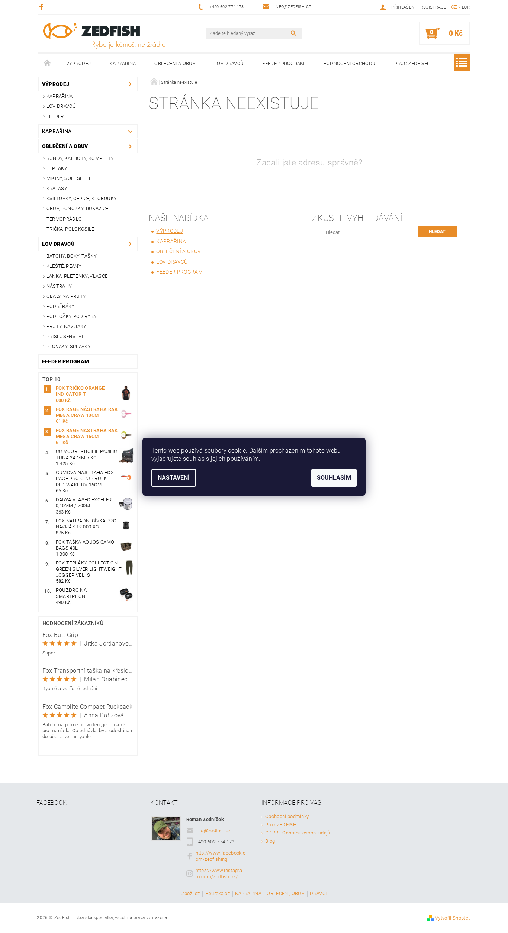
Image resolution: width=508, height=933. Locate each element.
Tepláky (56, 168)
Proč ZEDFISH (411, 63)
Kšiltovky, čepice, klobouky (81, 198)
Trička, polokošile (70, 229)
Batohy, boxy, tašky (71, 256)
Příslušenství (64, 336)
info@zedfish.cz (213, 830)
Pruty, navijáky (66, 326)
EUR (466, 7)
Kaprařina (122, 63)
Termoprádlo (64, 219)
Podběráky (60, 306)
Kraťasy (56, 188)
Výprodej (78, 63)
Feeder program (283, 63)
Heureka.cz (217, 893)
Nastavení (174, 477)
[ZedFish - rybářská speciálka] (104, 36)
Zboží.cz (190, 893)
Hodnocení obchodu (349, 63)
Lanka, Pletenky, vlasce (76, 276)
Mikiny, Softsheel (68, 178)
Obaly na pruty (66, 296)
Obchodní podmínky (287, 816)
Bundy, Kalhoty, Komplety (80, 158)
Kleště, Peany (63, 266)
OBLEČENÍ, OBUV (285, 893)
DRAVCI (318, 893)
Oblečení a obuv (175, 63)
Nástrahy (59, 286)
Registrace (433, 7)
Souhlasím (334, 477)
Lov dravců (229, 63)
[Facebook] (42, 7)
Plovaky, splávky (68, 346)
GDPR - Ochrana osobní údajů (298, 833)
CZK (455, 7)
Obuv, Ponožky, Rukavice (77, 208)
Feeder (55, 116)
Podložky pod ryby (71, 316)
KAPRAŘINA (248, 893)
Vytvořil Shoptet (452, 918)
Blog (270, 841)
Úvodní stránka (47, 63)
